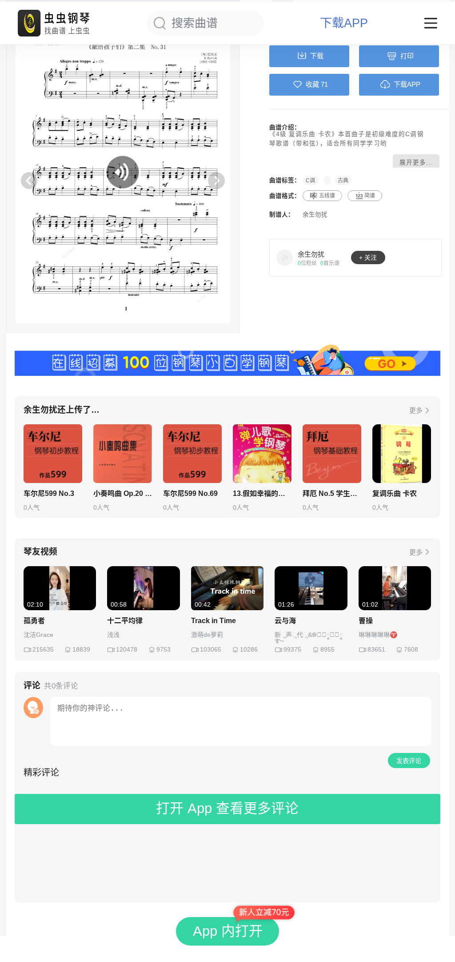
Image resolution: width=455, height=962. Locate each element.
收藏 (312, 84)
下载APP (344, 23)
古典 (343, 180)
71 (324, 84)
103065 (210, 649)
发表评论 (408, 761)
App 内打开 (228, 931)
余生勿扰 (315, 214)
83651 (376, 649)
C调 (310, 180)
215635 (43, 649)
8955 (327, 649)
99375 (292, 649)
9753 (163, 649)
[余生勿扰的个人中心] (284, 257)
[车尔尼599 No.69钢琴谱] (192, 453)
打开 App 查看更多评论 (227, 808)
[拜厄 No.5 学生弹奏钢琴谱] (332, 453)
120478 (126, 649)
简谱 (369, 196)
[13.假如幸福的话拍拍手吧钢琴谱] (262, 453)
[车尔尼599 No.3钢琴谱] (53, 453)
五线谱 (327, 196)
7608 (411, 649)
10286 (249, 649)
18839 (81, 649)
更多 (416, 410)
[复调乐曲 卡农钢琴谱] (401, 453)
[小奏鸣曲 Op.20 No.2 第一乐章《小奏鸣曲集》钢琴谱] (122, 453)
